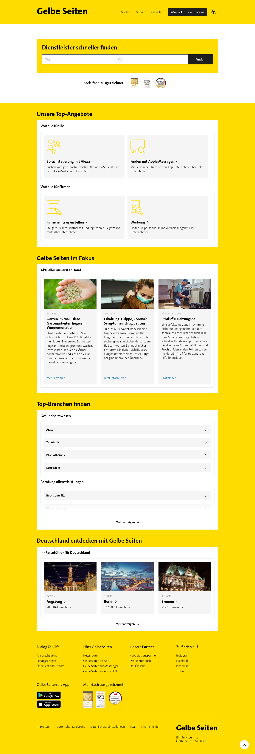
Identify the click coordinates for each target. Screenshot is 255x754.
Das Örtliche (137, 666)
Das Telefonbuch (140, 661)
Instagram (182, 655)
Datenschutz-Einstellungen (107, 727)
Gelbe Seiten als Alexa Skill (100, 671)
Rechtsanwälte (126, 495)
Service (141, 12)
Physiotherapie (126, 455)
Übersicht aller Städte (50, 666)
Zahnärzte (126, 442)
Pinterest (182, 666)
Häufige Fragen (46, 661)
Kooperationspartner (143, 655)
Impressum (44, 727)
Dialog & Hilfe (48, 646)
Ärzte (126, 429)
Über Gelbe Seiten (97, 646)
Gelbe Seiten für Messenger (100, 666)
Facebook (182, 661)
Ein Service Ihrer (191, 739)
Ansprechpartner (48, 655)
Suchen (126, 12)
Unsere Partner (142, 646)
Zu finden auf (187, 646)
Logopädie (126, 468)
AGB (133, 727)
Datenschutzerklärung (71, 727)
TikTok (180, 671)
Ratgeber (157, 12)
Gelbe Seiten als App (96, 661)
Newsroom (90, 655)
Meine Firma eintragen (187, 12)
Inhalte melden (150, 727)
